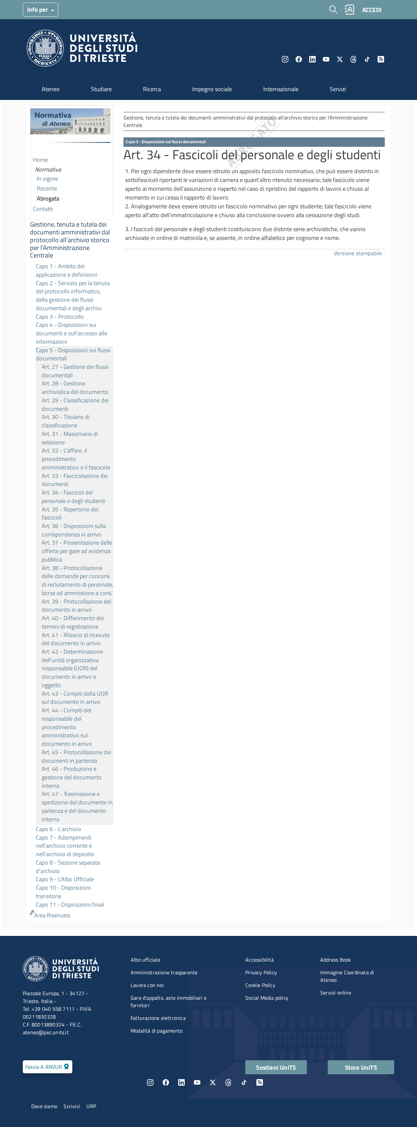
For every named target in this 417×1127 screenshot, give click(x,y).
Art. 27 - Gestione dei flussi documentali (75, 371)
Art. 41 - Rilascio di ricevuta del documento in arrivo (75, 639)
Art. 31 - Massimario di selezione (70, 438)
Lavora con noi (147, 985)
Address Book (335, 960)
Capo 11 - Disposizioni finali (70, 904)
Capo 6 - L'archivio (58, 829)
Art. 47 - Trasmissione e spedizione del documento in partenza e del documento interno (77, 806)
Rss (381, 59)
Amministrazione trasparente (164, 972)
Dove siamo (44, 1106)
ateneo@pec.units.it (46, 1032)
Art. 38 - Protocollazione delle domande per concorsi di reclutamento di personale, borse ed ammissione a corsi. (77, 580)
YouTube (326, 59)
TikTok (244, 1082)
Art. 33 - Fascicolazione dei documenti (75, 480)
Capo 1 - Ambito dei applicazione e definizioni (66, 270)
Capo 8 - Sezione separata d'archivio (68, 866)
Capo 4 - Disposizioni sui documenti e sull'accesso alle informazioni (71, 333)
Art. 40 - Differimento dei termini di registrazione (73, 622)
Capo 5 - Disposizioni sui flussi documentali (73, 354)
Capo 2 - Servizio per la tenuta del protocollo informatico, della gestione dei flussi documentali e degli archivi (73, 296)
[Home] (82, 50)
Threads (353, 59)
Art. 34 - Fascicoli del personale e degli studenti (73, 496)
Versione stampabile (358, 253)
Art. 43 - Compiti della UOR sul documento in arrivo (75, 697)
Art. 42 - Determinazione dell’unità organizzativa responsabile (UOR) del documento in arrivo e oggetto (72, 668)
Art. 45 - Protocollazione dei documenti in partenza (76, 756)
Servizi (338, 89)
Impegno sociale (212, 89)
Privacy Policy (261, 972)
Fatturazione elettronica (158, 1018)
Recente (47, 188)
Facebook (299, 59)
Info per (38, 9)
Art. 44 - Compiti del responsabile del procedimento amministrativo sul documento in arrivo (67, 727)
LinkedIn (312, 59)
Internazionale (280, 89)
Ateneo (51, 89)
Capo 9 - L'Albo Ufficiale (65, 879)
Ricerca (152, 89)
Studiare (101, 89)
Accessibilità (259, 960)
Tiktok (367, 59)
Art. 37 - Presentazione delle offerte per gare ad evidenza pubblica (77, 551)
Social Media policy (266, 998)
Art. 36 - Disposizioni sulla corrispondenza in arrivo (74, 530)
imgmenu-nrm (70, 130)
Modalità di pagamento (156, 1031)
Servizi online (335, 992)
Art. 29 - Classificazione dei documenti (75, 404)
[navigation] (71, 513)
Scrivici (72, 1106)
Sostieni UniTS (276, 1067)
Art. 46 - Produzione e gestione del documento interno (72, 777)
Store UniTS (361, 1067)
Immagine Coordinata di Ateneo (347, 976)
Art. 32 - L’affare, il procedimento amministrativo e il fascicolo (76, 458)
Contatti (43, 208)
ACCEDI (371, 9)
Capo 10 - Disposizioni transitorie (63, 891)
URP (91, 1106)
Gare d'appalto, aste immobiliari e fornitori (169, 1001)
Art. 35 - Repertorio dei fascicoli (70, 513)
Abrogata (48, 198)
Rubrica (349, 10)
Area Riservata (52, 915)
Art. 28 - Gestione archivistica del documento (75, 387)
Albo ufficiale (145, 960)
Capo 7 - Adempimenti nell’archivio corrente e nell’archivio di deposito (65, 845)
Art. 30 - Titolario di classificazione (66, 421)
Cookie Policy (260, 985)
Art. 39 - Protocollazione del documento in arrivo (76, 605)
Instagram (285, 59)
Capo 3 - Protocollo (60, 316)
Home (40, 159)
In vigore (47, 178)
